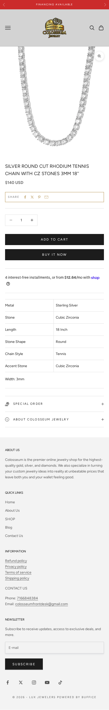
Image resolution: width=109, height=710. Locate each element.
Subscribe (23, 664)
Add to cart (54, 239)
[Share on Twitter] (32, 197)
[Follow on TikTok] (60, 682)
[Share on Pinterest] (39, 197)
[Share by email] (46, 197)
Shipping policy (17, 578)
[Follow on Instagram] (34, 682)
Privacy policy (16, 566)
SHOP (10, 519)
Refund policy (16, 561)
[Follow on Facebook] (7, 682)
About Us (12, 510)
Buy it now (54, 254)
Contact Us (14, 536)
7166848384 (27, 598)
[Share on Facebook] (25, 197)
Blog (8, 527)
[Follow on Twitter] (20, 682)
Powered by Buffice (77, 697)
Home (10, 502)
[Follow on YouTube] (47, 682)
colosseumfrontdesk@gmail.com (41, 604)
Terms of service (18, 572)
